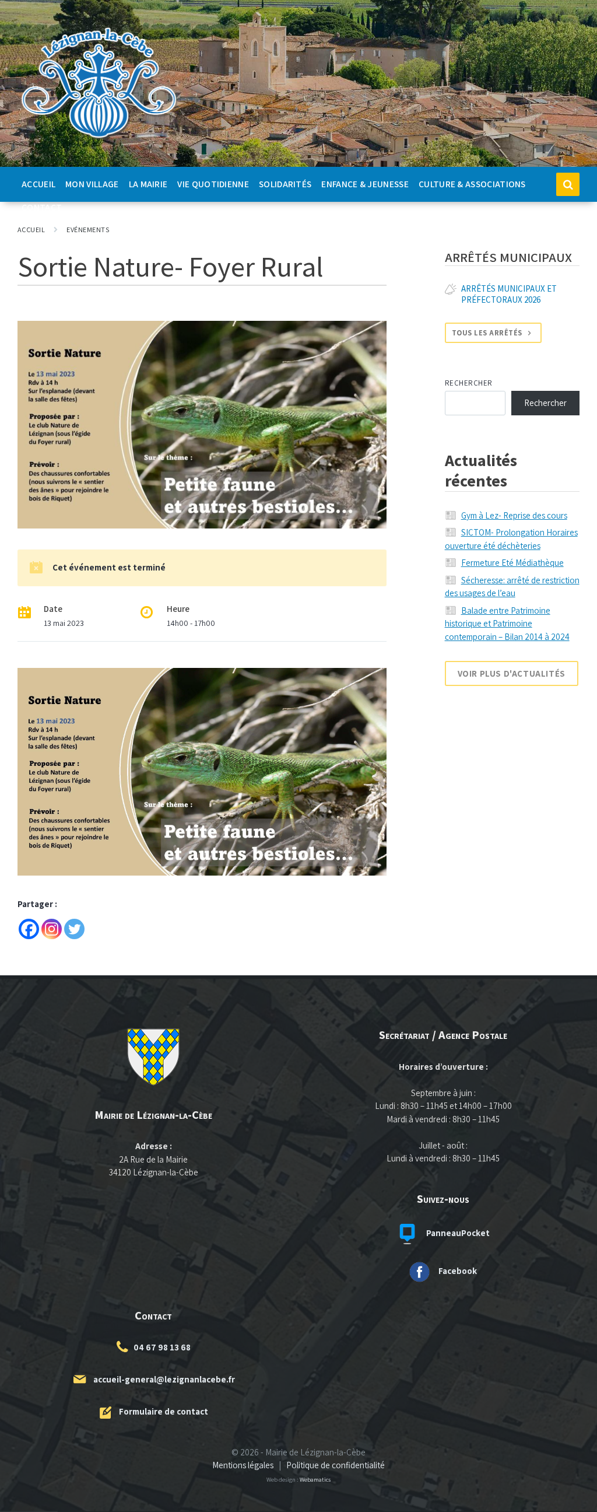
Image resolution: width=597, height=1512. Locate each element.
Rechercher (469, 383)
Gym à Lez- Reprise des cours (514, 515)
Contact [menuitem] (42, 207)
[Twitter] (74, 929)
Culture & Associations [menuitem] (472, 184)
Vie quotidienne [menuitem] (213, 184)
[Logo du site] (99, 138)
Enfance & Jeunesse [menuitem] (365, 184)
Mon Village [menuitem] (91, 184)
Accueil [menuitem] (38, 184)
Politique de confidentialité (335, 1465)
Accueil (31, 229)
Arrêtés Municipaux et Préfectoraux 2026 (509, 294)
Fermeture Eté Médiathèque (512, 562)
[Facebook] (29, 929)
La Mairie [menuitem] (148, 184)
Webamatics (315, 1479)
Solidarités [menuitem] (285, 184)
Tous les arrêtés (487, 333)
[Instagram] (51, 929)
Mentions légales (242, 1465)
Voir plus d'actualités (512, 673)
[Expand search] (568, 184)
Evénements (87, 229)
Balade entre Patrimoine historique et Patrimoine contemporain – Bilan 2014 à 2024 (507, 623)
